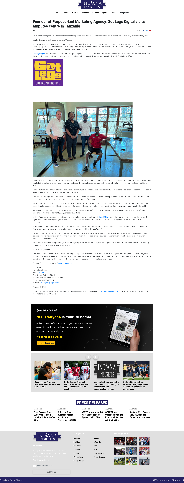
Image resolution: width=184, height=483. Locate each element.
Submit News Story (46, 343)
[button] (143, 31)
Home (57, 13)
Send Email (42, 272)
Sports (105, 13)
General (66, 13)
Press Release (99, 457)
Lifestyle (97, 442)
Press (113, 13)
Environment (99, 453)
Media (96, 446)
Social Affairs (79, 461)
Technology (78, 457)
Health (96, 438)
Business (85, 13)
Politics (75, 13)
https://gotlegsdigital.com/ (49, 283)
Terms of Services (16, 480)
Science (95, 13)
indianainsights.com (164, 480)
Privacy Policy (4, 480)
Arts (95, 449)
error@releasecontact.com (109, 291)
